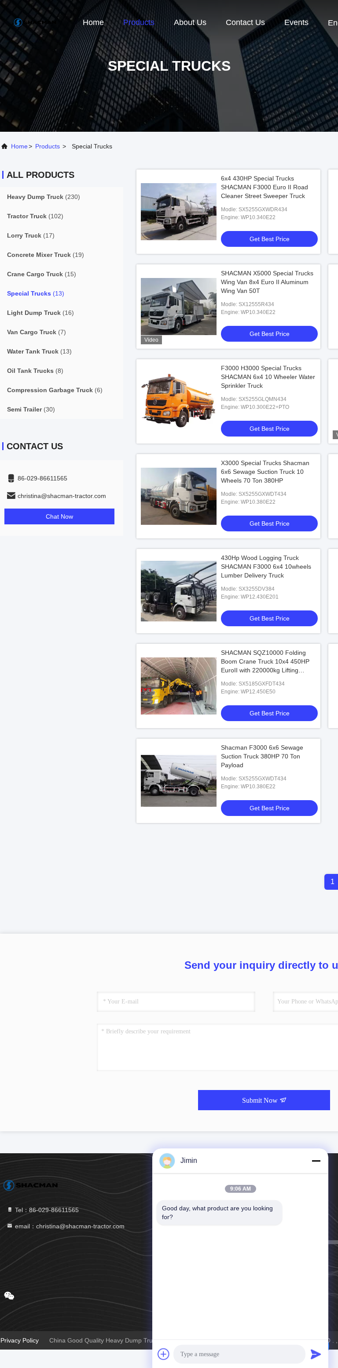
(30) (31, 409)
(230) (43, 196)
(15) (41, 274)
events (296, 22)
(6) (55, 389)
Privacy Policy (19, 1340)
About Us (190, 22)
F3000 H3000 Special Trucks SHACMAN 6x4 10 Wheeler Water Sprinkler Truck (268, 377)
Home (93, 22)
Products (138, 22)
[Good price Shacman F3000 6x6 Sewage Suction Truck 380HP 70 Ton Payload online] (179, 781)
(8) (35, 370)
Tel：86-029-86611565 (46, 1209)
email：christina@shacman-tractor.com (69, 1226)
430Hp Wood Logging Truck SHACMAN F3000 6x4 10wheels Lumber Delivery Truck (266, 566)
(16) (40, 312)
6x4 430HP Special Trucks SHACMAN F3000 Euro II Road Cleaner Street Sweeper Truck (264, 187)
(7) (36, 332)
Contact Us (245, 22)
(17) (31, 235)
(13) (35, 293)
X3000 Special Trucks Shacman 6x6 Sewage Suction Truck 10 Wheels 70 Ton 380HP (265, 471)
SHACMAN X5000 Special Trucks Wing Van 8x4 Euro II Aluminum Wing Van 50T (267, 282)
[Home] (35, 21)
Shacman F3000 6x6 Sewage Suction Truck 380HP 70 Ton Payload (262, 756)
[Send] (316, 1354)
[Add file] (164, 1354)
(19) (45, 254)
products (47, 146)
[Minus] (316, 1160)
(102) (35, 216)
